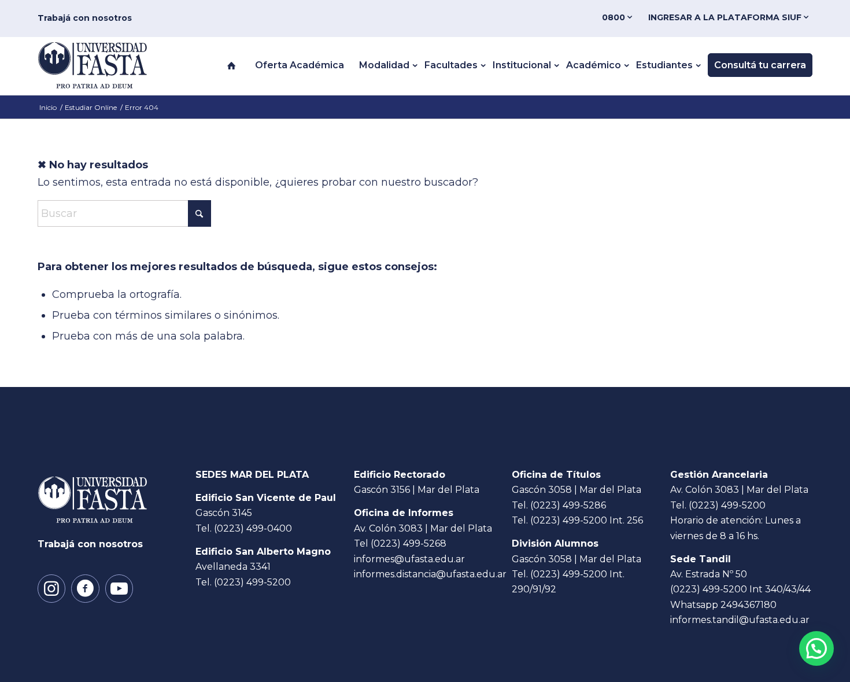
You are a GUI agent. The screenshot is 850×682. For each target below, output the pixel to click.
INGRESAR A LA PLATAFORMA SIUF (726, 17)
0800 (614, 17)
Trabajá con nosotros (85, 18)
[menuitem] (619, 17)
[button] (816, 648)
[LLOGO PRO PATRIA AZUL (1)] (104, 65)
